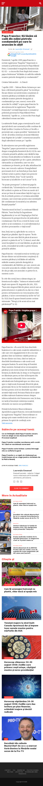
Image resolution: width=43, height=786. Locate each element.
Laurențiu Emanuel (22, 49)
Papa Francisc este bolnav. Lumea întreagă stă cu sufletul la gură (20, 450)
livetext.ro (19, 772)
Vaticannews (7, 423)
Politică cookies (32, 770)
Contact (8, 770)
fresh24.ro (22, 774)
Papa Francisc (23, 465)
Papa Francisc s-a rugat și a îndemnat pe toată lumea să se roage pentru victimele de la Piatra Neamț (21, 457)
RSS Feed (10, 772)
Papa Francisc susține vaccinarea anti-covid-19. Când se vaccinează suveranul (21, 443)
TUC (14, 770)
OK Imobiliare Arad (31, 772)
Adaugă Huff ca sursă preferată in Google (23, 55)
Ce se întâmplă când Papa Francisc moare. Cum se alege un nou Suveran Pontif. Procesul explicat (20, 436)
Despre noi (21, 770)
